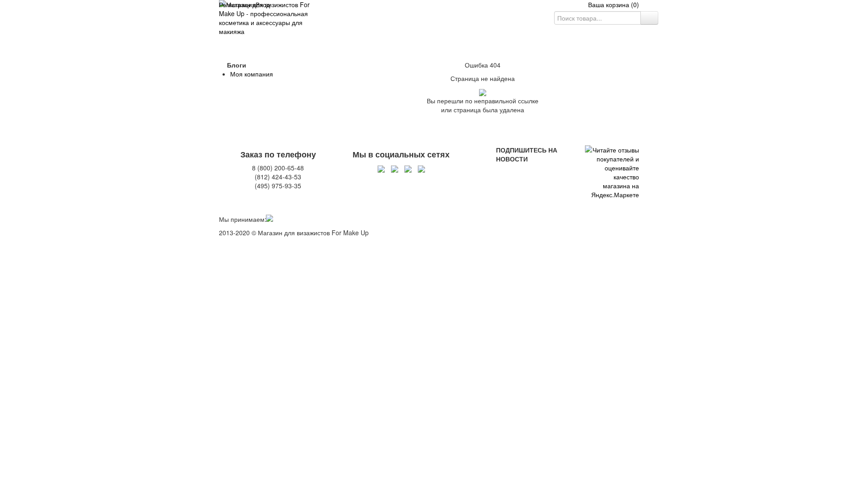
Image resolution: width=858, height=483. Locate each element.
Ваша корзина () (611, 4)
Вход (263, 4)
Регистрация (237, 4)
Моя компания (251, 73)
